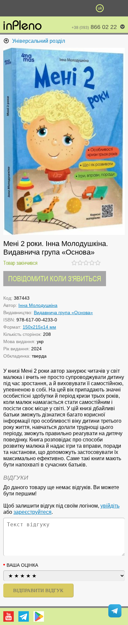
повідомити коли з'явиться (54, 278)
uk (100, 8)
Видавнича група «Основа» (63, 312)
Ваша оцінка (22, 565)
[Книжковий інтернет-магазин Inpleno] (22, 25)
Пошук (46, 8)
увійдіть (109, 506)
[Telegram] (23, 616)
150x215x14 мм (39, 327)
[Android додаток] (38, 616)
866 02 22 (94, 27)
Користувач (64, 8)
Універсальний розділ (38, 41)
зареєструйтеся (32, 512)
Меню (28, 8)
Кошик (82, 8)
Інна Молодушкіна (37, 305)
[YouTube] (8, 616)
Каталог (9, 8)
